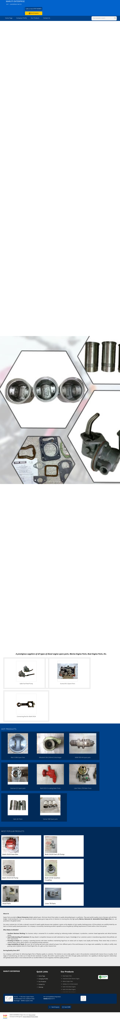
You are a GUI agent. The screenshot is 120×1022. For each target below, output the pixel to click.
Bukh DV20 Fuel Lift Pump (54, 854)
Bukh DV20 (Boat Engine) (69, 986)
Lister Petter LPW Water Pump (82, 788)
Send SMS (67, 1007)
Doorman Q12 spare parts (17, 788)
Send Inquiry (34, 13)
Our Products (35, 18)
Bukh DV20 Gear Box (10, 854)
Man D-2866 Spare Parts (18, 757)
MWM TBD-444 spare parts (83, 757)
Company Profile (21, 18)
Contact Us (46, 18)
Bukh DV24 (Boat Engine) (69, 989)
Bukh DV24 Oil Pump (10, 878)
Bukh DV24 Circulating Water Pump (50, 788)
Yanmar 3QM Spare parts (50, 819)
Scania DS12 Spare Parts (67, 683)
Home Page (8, 18)
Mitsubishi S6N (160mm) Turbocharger (50, 757)
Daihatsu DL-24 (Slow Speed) (70, 984)
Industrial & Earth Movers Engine (71, 978)
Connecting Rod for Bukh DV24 (26, 716)
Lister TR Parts (50, 903)
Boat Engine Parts (67, 976)
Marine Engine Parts (68, 981)
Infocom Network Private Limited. (30, 1016)
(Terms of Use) (32, 1015)
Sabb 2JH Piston (17, 819)
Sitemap (41, 987)
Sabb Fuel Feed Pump (26, 683)
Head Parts (6, 903)
